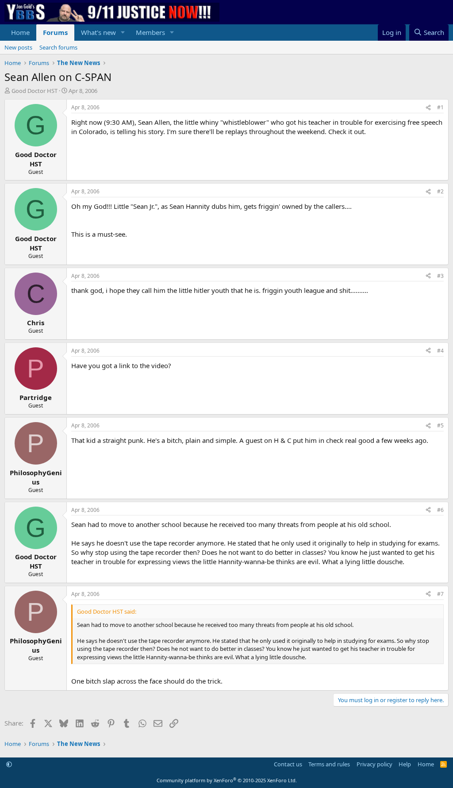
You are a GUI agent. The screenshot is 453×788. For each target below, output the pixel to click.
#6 (440, 510)
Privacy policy (374, 764)
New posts (18, 47)
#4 (440, 350)
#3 (440, 276)
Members (150, 32)
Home (20, 32)
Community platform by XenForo (227, 780)
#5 (440, 425)
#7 (440, 594)
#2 (440, 191)
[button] (123, 32)
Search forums (58, 47)
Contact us (288, 764)
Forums (55, 32)
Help (405, 764)
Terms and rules (329, 764)
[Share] (428, 108)
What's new (98, 32)
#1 (440, 107)
